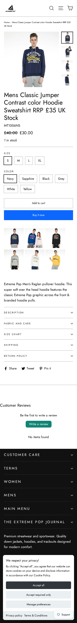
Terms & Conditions (35, 615)
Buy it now (39, 215)
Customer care (22, 454)
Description (14, 312)
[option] (31, 59)
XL (39, 160)
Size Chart (13, 334)
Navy (10, 178)
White (11, 189)
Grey (61, 178)
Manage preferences (39, 604)
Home (7, 22)
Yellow (27, 189)
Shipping (11, 345)
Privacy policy (14, 615)
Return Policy (15, 356)
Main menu (17, 508)
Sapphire (28, 178)
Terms (11, 468)
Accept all (38, 585)
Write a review (38, 424)
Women (13, 481)
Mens (10, 495)
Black (46, 178)
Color (9, 171)
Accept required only (38, 595)
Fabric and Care (17, 323)
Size (7, 153)
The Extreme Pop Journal (34, 522)
